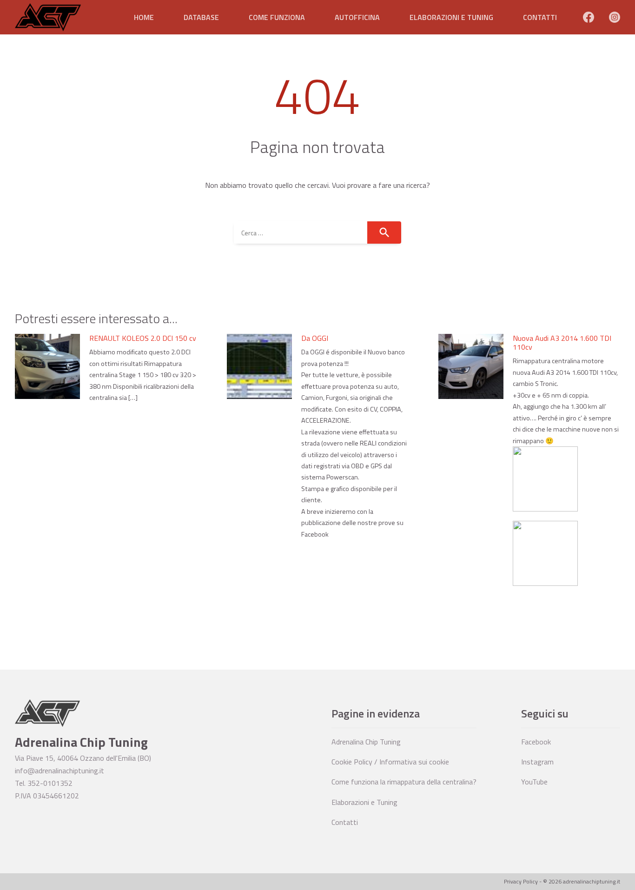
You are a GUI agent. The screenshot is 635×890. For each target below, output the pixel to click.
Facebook (536, 741)
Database (201, 17)
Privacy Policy (521, 881)
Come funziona (277, 17)
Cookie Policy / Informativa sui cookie (390, 761)
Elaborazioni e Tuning (451, 17)
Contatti (540, 17)
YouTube (534, 781)
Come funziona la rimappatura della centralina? (403, 781)
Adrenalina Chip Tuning (366, 741)
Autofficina (357, 17)
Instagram (537, 761)
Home (144, 17)
